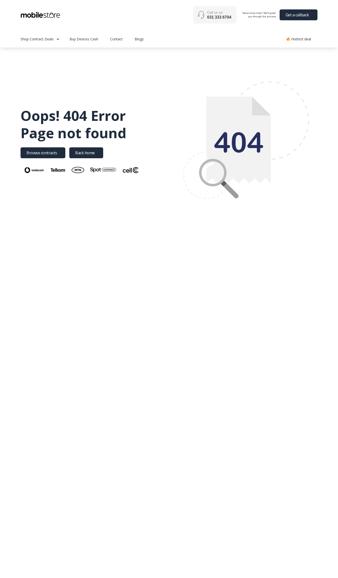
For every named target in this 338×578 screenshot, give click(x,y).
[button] (45, 39)
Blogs (139, 39)
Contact (116, 39)
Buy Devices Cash (84, 39)
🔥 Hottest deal (298, 39)
